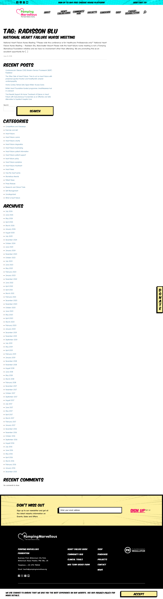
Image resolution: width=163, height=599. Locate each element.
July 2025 (9, 236)
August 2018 (10, 368)
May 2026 (9, 218)
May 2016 (9, 454)
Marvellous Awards (12, 176)
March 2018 (10, 379)
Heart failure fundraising (14, 148)
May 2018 (9, 375)
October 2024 (10, 243)
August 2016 (10, 443)
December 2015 (11, 472)
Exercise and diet (12, 130)
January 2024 (10, 250)
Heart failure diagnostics (14, 144)
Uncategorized (11, 194)
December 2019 (11, 332)
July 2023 (9, 261)
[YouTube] (27, 2)
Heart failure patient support (16, 155)
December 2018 (11, 361)
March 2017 (10, 418)
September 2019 (11, 340)
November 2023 (11, 254)
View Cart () (140, 2)
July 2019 (9, 343)
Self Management (12, 191)
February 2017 (11, 422)
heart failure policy (12, 158)
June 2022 (9, 283)
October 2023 (10, 258)
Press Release (10, 184)
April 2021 (9, 290)
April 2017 (9, 414)
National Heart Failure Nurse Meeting (39, 37)
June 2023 (9, 265)
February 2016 (11, 464)
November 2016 (11, 432)
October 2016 (10, 436)
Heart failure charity (13, 141)
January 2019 (10, 357)
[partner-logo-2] (135, 552)
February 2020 (11, 325)
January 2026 (11, 229)
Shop (100, 549)
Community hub (75, 554)
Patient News (10, 180)
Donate (160, 299)
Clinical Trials (75, 559)
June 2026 (9, 215)
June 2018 (9, 372)
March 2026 (10, 225)
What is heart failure (13, 198)
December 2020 (11, 300)
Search (6, 105)
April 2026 (9, 222)
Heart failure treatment (14, 166)
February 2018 (11, 382)
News (100, 569)
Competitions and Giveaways (16, 126)
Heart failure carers (13, 137)
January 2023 (11, 275)
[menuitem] (47, 13)
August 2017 (10, 400)
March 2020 (10, 322)
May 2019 (9, 347)
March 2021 (10, 293)
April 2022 (9, 286)
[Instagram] (24, 2)
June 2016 (9, 450)
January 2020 (11, 329)
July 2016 (9, 447)
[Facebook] (17, 2)
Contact (102, 564)
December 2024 (11, 240)
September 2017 (11, 397)
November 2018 (11, 365)
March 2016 (10, 461)
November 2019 (11, 336)
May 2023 (9, 268)
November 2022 (11, 279)
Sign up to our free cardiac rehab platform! (81, 2)
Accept (139, 594)
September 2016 (11, 440)
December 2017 (11, 386)
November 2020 (11, 304)
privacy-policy (103, 592)
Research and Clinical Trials (15, 187)
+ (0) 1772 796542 (33, 565)
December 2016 (11, 429)
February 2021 (11, 297)
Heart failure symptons (14, 162)
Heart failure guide (77, 549)
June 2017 (9, 407)
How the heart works (13, 173)
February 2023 (11, 272)
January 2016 (10, 468)
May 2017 (9, 411)
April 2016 (9, 457)
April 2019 (9, 350)
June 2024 (9, 247)
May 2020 (9, 315)
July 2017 (9, 404)
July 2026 (9, 211)
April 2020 (9, 318)
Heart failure (10, 134)
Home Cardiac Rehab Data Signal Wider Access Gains (25, 85)
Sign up (138, 510)
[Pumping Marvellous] (26, 13)
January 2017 (10, 425)
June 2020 (9, 311)
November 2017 (11, 390)
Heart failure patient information (17, 151)
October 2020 (11, 308)
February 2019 (11, 354)
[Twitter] (21, 2)
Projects (102, 559)
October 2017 (10, 393)
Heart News (10, 169)
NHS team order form (79, 564)
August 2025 (10, 233)
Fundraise (103, 554)
